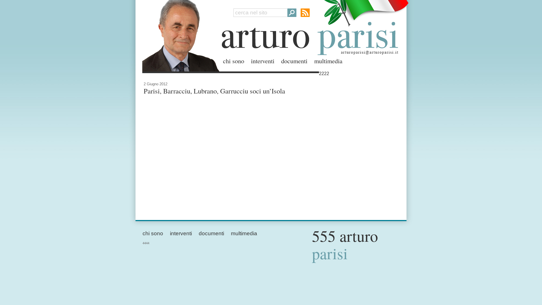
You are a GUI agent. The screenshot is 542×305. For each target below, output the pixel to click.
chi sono (233, 60)
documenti (294, 60)
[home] (179, 34)
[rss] (305, 12)
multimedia (328, 60)
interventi (262, 60)
